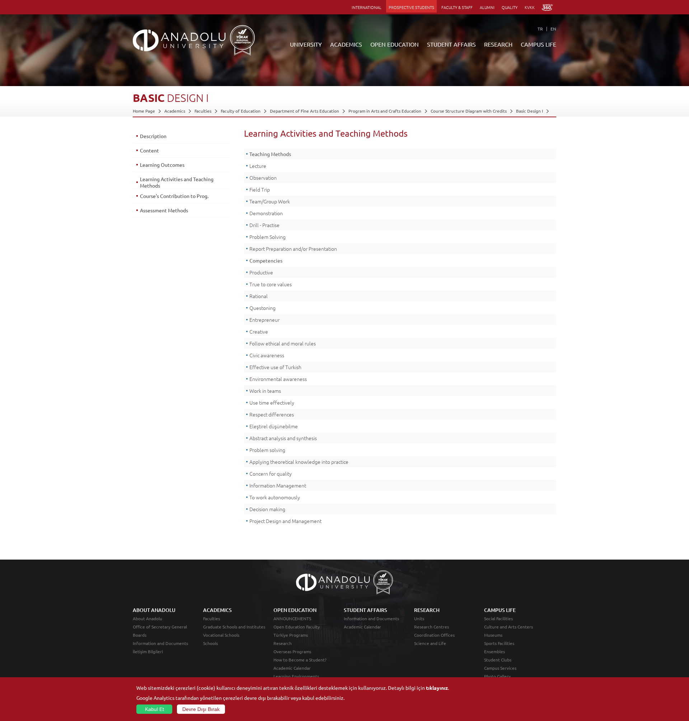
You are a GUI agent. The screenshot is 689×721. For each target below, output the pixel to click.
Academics (174, 111)
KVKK (530, 7)
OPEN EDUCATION (394, 44)
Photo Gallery (497, 676)
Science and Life (430, 643)
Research (282, 643)
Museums (493, 635)
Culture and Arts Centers (508, 627)
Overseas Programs (292, 651)
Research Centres (431, 627)
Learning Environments (296, 676)
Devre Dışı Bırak (201, 709)
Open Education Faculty (296, 627)
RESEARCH (498, 44)
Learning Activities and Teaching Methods (177, 182)
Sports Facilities (499, 643)
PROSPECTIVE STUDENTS (411, 7)
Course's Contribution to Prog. (174, 196)
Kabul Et (154, 709)
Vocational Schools (221, 635)
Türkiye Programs (290, 635)
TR (540, 29)
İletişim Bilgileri (148, 651)
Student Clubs (497, 660)
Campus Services (500, 668)
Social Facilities (498, 618)
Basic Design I (529, 111)
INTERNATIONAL (366, 7)
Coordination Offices (434, 635)
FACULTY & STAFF (457, 7)
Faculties (202, 111)
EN (553, 29)
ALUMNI (487, 7)
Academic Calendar (292, 668)
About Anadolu (147, 618)
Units (419, 618)
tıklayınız (437, 687)
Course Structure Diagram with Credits (469, 111)
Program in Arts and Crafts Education (384, 111)
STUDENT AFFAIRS (451, 44)
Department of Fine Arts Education (304, 111)
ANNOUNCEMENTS (292, 618)
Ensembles (494, 651)
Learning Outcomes (162, 164)
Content (149, 150)
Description (153, 136)
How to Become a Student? (300, 660)
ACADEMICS (346, 44)
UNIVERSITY (306, 44)
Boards (139, 635)
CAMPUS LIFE (538, 44)
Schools (210, 643)
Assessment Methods (164, 210)
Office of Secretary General (160, 627)
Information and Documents (160, 643)
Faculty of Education (241, 111)
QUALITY (509, 7)
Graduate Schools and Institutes (234, 627)
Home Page (144, 111)
